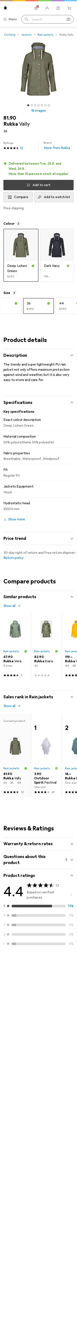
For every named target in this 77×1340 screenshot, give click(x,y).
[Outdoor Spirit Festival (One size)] (46, 755)
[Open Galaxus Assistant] (58, 8)
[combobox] (15, 966)
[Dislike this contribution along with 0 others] (70, 981)
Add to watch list (57, 197)
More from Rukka (57, 145)
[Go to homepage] (5, 8)
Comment (16, 1047)
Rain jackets (45, 34)
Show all (9, 606)
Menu (13, 19)
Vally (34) (20, 1027)
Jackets (26, 34)
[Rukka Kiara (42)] (46, 647)
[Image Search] (68, 19)
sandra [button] (19, 979)
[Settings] (36, 8)
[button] (38, 168)
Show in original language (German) (35, 1037)
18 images (38, 110)
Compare (21, 197)
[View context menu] (41, 981)
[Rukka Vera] (15, 647)
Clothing (9, 34)
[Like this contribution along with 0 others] (51, 981)
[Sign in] (47, 8)
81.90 (9, 118)
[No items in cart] (69, 8)
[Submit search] (26, 19)
